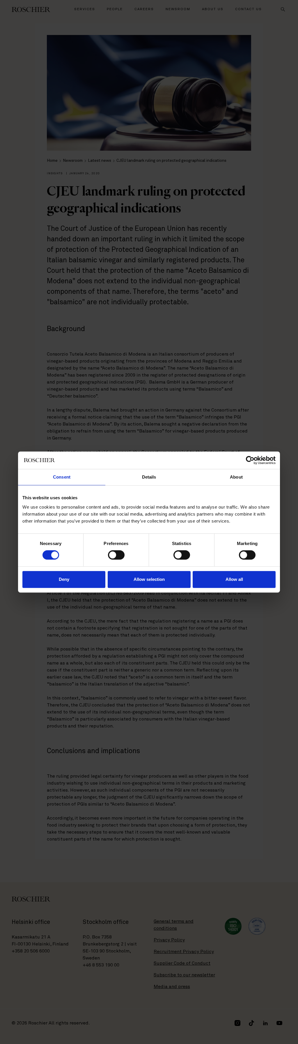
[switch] (116, 555)
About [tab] (236, 476)
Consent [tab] (61, 476)
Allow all (234, 579)
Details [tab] (149, 476)
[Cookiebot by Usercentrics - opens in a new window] (250, 460)
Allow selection (149, 579)
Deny (64, 579)
